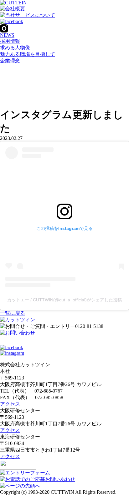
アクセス (10, 404)
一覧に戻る (12, 313)
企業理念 (10, 60)
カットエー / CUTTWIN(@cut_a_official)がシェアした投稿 (64, 299)
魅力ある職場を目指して (27, 54)
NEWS (7, 35)
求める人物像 (15, 47)
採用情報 (10, 41)
